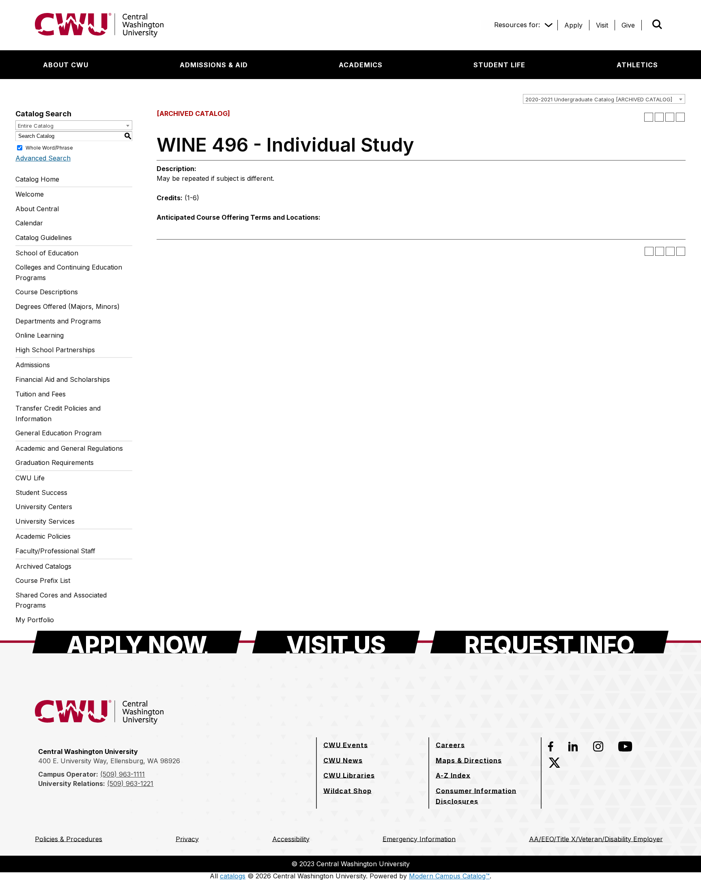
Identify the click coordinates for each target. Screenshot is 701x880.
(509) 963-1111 (122, 774)
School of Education (46, 253)
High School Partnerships (55, 350)
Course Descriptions (46, 292)
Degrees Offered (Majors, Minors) (67, 306)
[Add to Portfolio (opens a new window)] (648, 117)
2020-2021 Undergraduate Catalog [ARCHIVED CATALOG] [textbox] (598, 99)
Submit (646, 25)
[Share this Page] (659, 117)
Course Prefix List (42, 580)
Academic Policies (43, 536)
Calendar (29, 223)
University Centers (43, 507)
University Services (45, 521)
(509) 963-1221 (130, 783)
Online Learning (39, 335)
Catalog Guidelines (43, 237)
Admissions (32, 365)
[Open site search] (657, 24)
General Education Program (58, 433)
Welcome (29, 194)
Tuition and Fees (40, 394)
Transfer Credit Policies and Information (58, 413)
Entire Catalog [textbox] (36, 125)
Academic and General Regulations (69, 448)
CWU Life (30, 478)
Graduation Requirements (54, 462)
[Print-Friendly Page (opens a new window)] (669, 117)
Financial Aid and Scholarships (62, 379)
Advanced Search (43, 158)
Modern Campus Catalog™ (449, 876)
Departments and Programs (58, 321)
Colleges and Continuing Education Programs (68, 272)
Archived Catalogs (43, 566)
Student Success (41, 492)
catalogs (232, 876)
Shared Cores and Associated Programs (61, 600)
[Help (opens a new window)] (680, 117)
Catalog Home (37, 179)
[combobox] (604, 99)
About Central (37, 209)
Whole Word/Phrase (49, 147)
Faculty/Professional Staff (55, 551)
